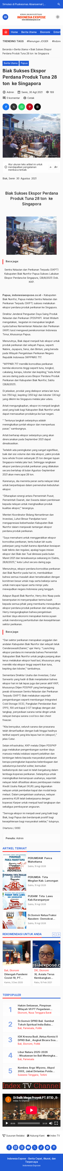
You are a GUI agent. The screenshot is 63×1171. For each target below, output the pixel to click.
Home (14, 32)
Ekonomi (45, 32)
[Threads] (22, 1147)
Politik (39, 1028)
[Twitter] (34, 1147)
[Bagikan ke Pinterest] (29, 106)
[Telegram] (47, 1147)
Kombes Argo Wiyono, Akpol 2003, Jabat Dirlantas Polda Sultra (36, 1071)
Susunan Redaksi (15, 1135)
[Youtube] (28, 1147)
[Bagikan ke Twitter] (13, 106)
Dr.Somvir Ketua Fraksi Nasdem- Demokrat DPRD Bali (42, 919)
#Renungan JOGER (37, 41)
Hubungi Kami (37, 1135)
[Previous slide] (54, 934)
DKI (36, 970)
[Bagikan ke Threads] (37, 106)
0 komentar (13, 98)
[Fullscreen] (56, 1123)
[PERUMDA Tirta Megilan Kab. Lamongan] (14, 882)
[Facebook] (9, 1147)
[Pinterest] (54, 1147)
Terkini (43, 1075)
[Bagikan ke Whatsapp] (21, 106)
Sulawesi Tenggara (28, 1075)
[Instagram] (15, 1147)
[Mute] (50, 1123)
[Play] (7, 1123)
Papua (24, 63)
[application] (31, 1110)
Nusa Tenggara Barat (40, 1013)
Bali (6, 970)
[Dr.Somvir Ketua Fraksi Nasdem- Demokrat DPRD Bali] (14, 920)
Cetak (30, 98)
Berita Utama (29, 32)
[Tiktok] (41, 1147)
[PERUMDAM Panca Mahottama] (14, 863)
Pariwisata (28, 1028)
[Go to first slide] (58, 934)
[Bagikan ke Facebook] (6, 106)
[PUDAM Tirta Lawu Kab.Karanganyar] (14, 901)
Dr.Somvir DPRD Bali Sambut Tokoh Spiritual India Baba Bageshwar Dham (36, 1024)
